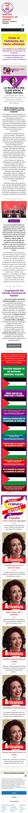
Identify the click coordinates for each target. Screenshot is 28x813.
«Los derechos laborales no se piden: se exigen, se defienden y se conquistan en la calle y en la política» (14, 60)
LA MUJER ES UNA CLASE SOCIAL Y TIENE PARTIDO (14, 93)
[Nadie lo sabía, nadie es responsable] (14, 597)
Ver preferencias (14, 801)
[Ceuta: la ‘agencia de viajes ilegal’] (14, 510)
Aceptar (14, 793)
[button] (25, 776)
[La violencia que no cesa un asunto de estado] (14, 551)
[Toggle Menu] (22, 30)
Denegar (14, 797)
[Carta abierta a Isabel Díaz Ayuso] (14, 693)
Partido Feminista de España (10, 17)
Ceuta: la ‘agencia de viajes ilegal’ (14, 524)
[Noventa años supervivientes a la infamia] (14, 737)
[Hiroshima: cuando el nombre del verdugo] (14, 644)
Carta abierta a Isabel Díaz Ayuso (14, 711)
